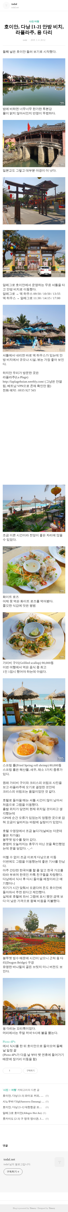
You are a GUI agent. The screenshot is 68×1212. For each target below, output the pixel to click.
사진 (5, 1090)
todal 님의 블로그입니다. (17, 1164)
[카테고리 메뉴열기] (61, 5)
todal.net (9, 1159)
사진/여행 (34, 21)
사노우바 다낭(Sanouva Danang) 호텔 (23, 1101)
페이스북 (25, 1132)
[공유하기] (13, 1070)
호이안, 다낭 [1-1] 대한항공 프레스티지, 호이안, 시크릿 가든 (23, 1107)
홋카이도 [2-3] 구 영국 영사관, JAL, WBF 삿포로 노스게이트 (23, 1118)
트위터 (43, 1132)
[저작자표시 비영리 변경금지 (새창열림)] (43, 1070)
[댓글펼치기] (9, 1145)
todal (14, 4)
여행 (13, 1090)
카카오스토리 (34, 1132)
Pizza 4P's (9, 1041)
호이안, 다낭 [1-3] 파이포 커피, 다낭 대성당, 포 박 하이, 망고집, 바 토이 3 (23, 1095)
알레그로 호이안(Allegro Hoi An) (22, 1113)
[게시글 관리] (18, 1070)
